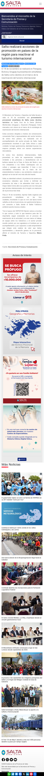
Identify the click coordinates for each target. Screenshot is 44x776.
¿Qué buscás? (7, 33)
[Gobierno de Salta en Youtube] (15, 759)
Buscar (22, 41)
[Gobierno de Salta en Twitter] (11, 759)
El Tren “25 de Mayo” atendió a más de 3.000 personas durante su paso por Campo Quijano (21, 741)
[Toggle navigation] (40, 4)
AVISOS (22, 459)
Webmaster (5, 771)
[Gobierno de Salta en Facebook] (3, 759)
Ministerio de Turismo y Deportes (12, 63)
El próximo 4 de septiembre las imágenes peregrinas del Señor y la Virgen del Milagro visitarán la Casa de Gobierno (22, 680)
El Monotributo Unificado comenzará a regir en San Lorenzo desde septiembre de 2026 (19, 649)
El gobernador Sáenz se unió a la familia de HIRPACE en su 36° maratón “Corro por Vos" (22, 499)
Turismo (4, 66)
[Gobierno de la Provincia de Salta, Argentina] (11, 4)
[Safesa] (22, 428)
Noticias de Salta (30, 63)
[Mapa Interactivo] (22, 330)
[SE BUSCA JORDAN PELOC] (22, 281)
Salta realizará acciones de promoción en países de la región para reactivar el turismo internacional (20, 52)
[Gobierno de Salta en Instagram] (7, 759)
